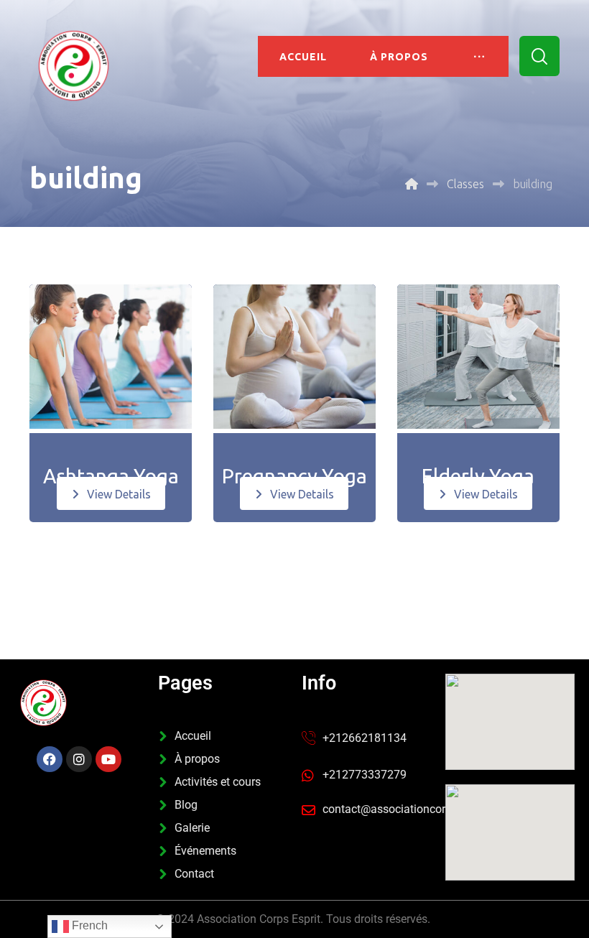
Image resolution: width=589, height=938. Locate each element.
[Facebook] (49, 759)
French (88, 925)
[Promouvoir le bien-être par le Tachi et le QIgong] (73, 66)
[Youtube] (108, 759)
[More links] (479, 56)
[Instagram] (79, 759)
